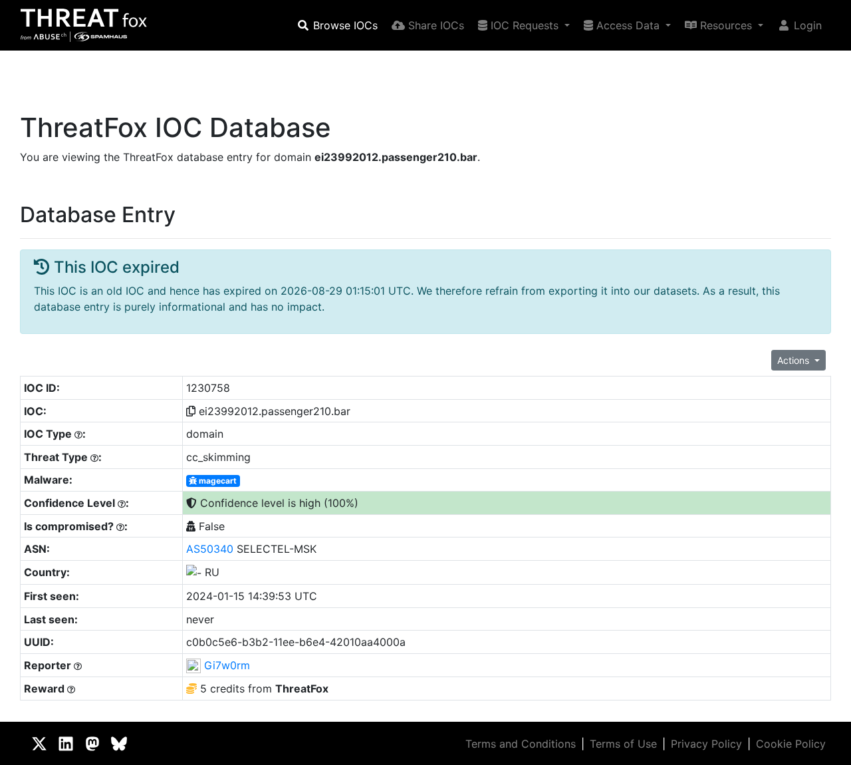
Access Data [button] (628, 25)
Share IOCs (434, 25)
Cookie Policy (791, 743)
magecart (217, 481)
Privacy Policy (706, 743)
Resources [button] (726, 25)
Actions (794, 360)
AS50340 (209, 548)
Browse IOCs (344, 25)
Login (806, 25)
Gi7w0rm (227, 665)
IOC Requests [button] (524, 25)
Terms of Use (623, 743)
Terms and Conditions (520, 743)
